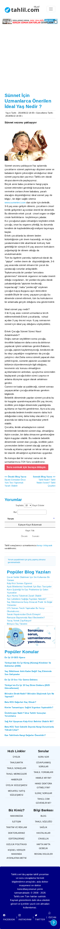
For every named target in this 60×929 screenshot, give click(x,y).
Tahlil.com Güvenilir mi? (43, 801)
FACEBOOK (9, 919)
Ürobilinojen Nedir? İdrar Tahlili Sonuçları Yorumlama (25, 714)
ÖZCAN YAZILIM (52, 919)
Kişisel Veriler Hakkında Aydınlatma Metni (16, 854)
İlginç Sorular (43, 793)
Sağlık (43, 827)
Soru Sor (43, 757)
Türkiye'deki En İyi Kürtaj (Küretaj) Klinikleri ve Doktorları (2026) (28, 664)
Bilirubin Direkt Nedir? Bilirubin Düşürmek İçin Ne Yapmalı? (29, 695)
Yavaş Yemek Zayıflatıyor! (19, 620)
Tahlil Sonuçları (16, 768)
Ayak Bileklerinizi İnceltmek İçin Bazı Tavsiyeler (29, 586)
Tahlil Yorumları (43, 772)
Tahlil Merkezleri (16, 774)
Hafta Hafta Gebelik (43, 846)
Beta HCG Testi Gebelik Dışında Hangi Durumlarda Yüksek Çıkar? (29, 728)
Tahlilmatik (16, 762)
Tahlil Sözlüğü (43, 822)
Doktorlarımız (16, 833)
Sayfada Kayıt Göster (30, 505)
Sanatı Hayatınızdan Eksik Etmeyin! (24, 614)
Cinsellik (43, 839)
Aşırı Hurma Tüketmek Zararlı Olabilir (24, 596)
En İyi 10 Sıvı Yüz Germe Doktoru (21, 680)
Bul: (15, 512)
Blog (43, 816)
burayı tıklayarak (44, 545)
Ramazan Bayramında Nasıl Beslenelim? (26, 617)
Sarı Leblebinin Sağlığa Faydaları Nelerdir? (26, 599)
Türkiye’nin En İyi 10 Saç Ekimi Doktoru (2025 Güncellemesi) (27, 686)
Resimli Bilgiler (43, 854)
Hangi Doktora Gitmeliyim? (43, 785)
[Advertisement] (30, 60)
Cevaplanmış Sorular (43, 764)
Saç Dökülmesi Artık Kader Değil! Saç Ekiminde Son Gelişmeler (28, 672)
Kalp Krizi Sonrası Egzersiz (19, 583)
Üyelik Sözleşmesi (16, 785)
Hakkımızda (16, 816)
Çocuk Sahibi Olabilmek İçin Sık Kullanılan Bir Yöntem (28, 578)
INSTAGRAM (24, 919)
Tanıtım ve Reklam (16, 827)
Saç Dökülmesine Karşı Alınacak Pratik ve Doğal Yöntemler (29, 603)
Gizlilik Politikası (16, 844)
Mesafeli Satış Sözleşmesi (16, 793)
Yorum (10, 519)
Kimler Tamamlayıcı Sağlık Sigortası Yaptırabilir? (29, 707)
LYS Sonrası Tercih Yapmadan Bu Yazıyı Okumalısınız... (26, 609)
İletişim (16, 822)
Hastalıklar (43, 833)
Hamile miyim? (43, 778)
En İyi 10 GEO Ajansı (15, 657)
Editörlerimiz (17, 839)
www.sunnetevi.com (15, 202)
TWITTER (40, 919)
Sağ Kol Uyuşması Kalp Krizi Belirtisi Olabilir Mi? (29, 721)
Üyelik (16, 757)
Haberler (16, 779)
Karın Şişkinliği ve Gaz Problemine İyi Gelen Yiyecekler (27, 591)
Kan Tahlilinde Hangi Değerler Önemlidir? (25, 735)
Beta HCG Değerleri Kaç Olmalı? (20, 702)
